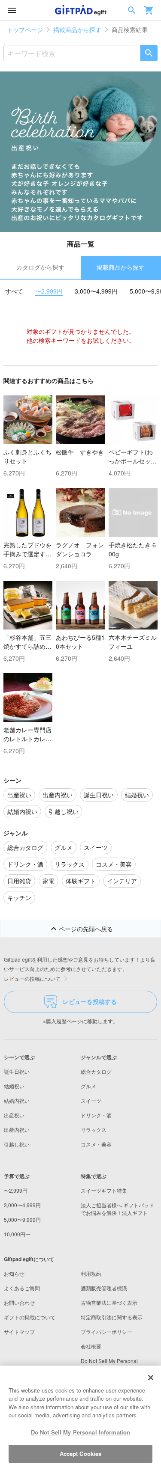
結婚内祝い (17, 1100)
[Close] (150, 1377)
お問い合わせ (19, 1302)
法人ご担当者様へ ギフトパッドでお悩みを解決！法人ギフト (117, 1208)
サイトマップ (19, 1331)
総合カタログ (96, 1071)
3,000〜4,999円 (96, 291)
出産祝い (14, 1115)
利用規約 (91, 1273)
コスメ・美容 (96, 1144)
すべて (14, 291)
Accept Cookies (81, 1453)
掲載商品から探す (77, 29)
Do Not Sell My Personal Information (81, 1432)
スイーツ (91, 1100)
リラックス (93, 1129)
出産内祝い (17, 1129)
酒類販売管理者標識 (104, 1288)
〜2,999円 (49, 291)
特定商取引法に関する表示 (112, 1317)
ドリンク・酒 (96, 1115)
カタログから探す (40, 267)
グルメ (88, 1086)
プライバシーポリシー (106, 1331)
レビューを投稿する (90, 1001)
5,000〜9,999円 (22, 1219)
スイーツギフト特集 (104, 1190)
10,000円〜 (17, 1234)
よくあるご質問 (22, 1288)
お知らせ (14, 1273)
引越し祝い (17, 1144)
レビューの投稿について (32, 978)
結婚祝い (14, 1086)
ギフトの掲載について (29, 1317)
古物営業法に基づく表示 (109, 1302)
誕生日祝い (17, 1071)
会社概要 (91, 1346)
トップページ (25, 29)
